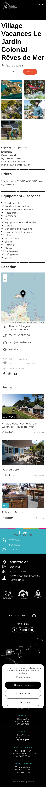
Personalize (23, 693)
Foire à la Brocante (14, 512)
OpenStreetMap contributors (34, 322)
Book (30, 72)
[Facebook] (4, 374)
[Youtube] (15, 374)
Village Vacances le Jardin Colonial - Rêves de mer (19, 425)
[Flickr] (31, 629)
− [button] (5, 279)
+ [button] (5, 276)
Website (13, 349)
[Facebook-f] (14, 629)
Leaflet (14, 322)
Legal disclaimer (19, 782)
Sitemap (30, 782)
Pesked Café (10, 469)
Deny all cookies (23, 702)
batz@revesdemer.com (22, 342)
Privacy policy (23, 677)
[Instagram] (10, 374)
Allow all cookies (23, 685)
